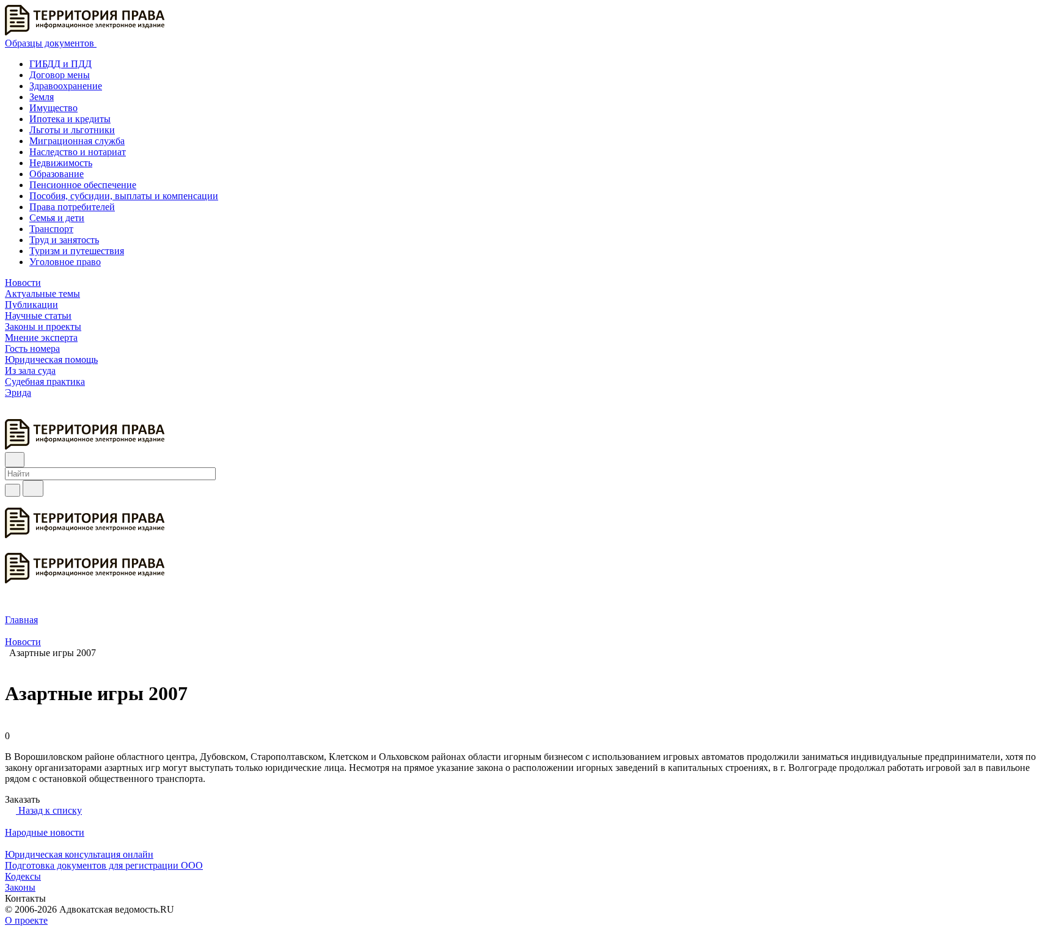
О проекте (26, 920)
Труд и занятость (64, 240)
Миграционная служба (77, 141)
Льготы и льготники (72, 130)
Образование (56, 174)
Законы (20, 887)
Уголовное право (65, 262)
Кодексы (23, 876)
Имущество (53, 108)
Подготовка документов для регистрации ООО (104, 865)
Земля (41, 97)
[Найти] (33, 488)
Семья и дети (56, 218)
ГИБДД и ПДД (60, 64)
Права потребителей (72, 207)
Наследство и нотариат (77, 152)
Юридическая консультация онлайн (79, 854)
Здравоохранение (65, 86)
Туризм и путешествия (76, 251)
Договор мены (59, 75)
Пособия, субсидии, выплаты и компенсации (123, 196)
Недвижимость (60, 163)
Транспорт (51, 229)
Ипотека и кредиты (70, 119)
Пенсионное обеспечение (82, 185)
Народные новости (44, 832)
